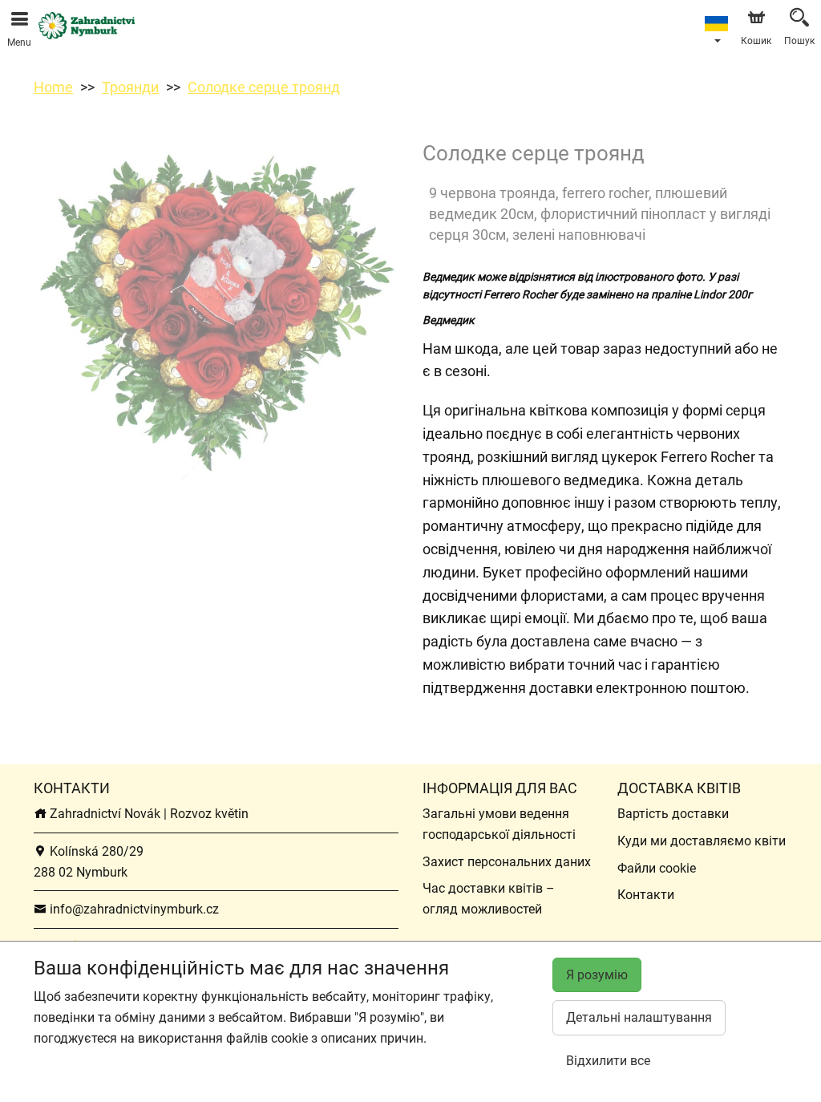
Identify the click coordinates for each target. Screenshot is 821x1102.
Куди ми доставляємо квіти (701, 841)
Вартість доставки (673, 813)
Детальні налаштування (639, 1017)
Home (53, 87)
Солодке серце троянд (264, 87)
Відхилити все (608, 1060)
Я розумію (597, 974)
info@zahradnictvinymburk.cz (133, 909)
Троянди (130, 87)
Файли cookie (656, 868)
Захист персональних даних (507, 861)
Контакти (645, 894)
